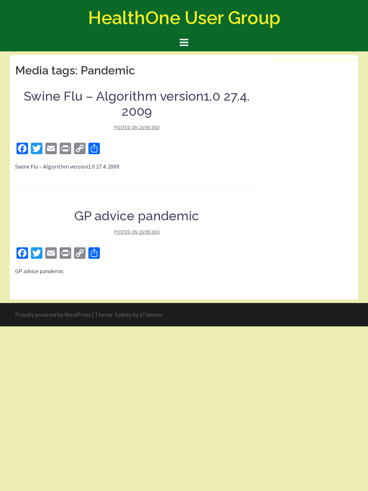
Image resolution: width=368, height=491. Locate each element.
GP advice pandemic (136, 215)
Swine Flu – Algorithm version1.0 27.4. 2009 (137, 103)
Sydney (123, 314)
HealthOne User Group (184, 17)
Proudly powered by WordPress (53, 314)
